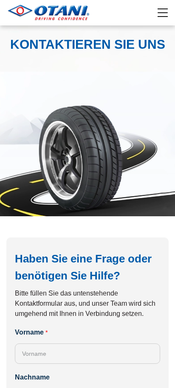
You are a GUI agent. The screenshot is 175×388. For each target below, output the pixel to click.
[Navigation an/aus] (163, 12)
